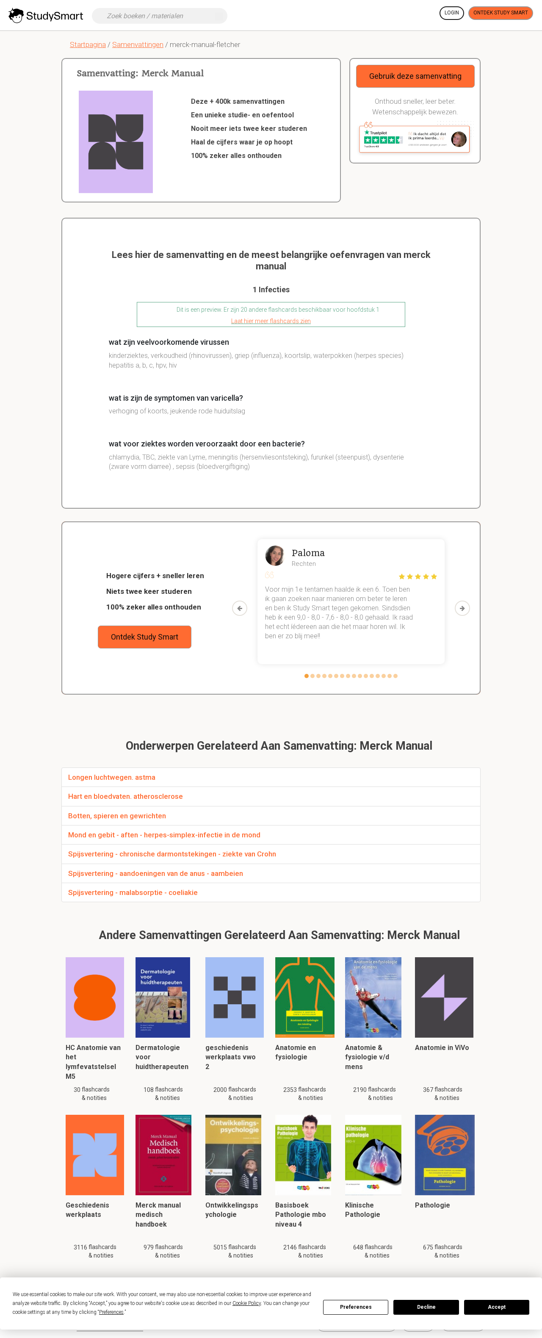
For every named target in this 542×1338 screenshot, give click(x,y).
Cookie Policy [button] (246, 1303)
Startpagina (88, 44)
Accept (497, 1307)
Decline (426, 1307)
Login (452, 13)
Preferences (356, 1307)
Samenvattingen (137, 44)
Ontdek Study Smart (500, 13)
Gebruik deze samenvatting (415, 76)
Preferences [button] (111, 1312)
